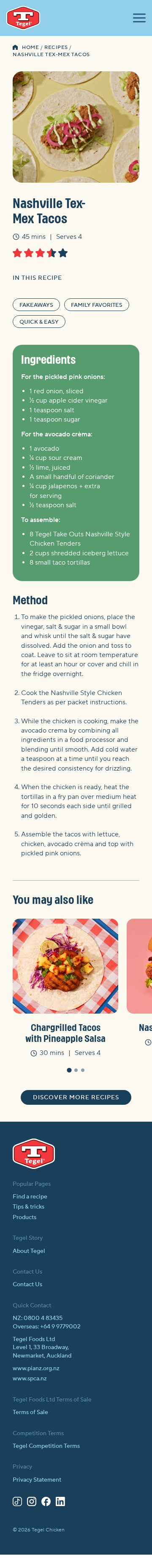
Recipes (56, 47)
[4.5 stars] (60, 252)
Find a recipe (30, 1197)
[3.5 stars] (49, 252)
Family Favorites (96, 305)
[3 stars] (40, 252)
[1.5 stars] (26, 252)
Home (30, 47)
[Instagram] (31, 1503)
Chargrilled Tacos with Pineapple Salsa (65, 1032)
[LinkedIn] (60, 1503)
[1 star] (17, 252)
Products (24, 1217)
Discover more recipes (76, 1097)
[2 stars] (28, 252)
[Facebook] (46, 1503)
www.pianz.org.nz (36, 1368)
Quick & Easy (39, 322)
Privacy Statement (37, 1480)
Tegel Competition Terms (46, 1446)
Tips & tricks (28, 1207)
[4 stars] (51, 252)
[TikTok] (17, 1503)
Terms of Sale (30, 1412)
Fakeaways (36, 305)
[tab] (69, 1070)
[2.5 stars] (37, 252)
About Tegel (29, 1251)
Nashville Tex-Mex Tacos (51, 54)
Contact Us (27, 1284)
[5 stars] (63, 252)
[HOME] (15, 48)
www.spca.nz (30, 1378)
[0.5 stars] (15, 252)
